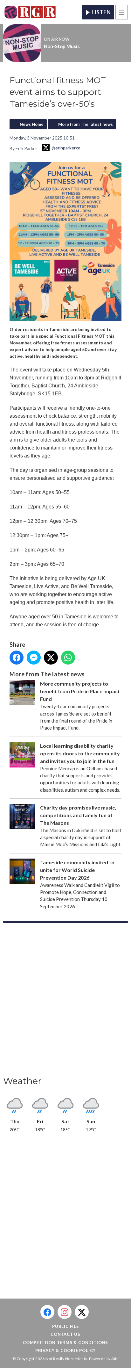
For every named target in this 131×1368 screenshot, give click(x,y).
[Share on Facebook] (17, 658)
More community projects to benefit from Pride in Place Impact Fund (80, 691)
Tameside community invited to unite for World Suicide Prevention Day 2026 (77, 870)
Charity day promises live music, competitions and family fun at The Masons (78, 815)
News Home (32, 124)
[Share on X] (51, 658)
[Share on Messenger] (34, 658)
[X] (82, 1312)
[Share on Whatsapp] (68, 658)
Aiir (114, 1358)
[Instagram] (65, 1312)
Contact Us (65, 1334)
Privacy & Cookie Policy (65, 1350)
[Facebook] (47, 1312)
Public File (65, 1326)
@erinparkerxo (66, 147)
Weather (22, 1081)
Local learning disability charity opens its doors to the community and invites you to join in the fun (80, 753)
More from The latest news (85, 124)
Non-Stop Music (62, 46)
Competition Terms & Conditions (65, 1342)
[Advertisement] (65, 1001)
